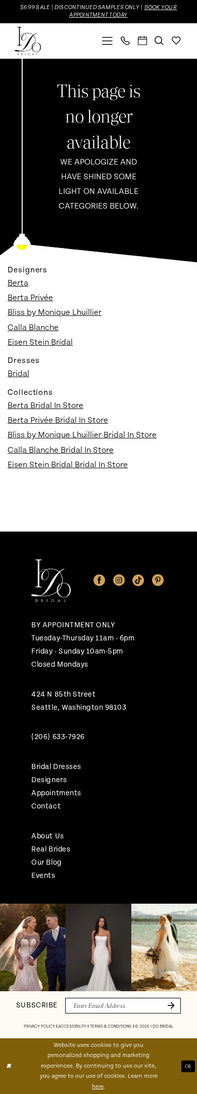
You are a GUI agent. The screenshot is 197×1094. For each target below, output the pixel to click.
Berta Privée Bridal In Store (58, 420)
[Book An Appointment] (142, 41)
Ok (188, 1065)
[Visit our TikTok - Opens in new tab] (138, 580)
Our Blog (46, 862)
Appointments (56, 793)
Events (43, 875)
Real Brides (50, 849)
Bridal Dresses (56, 767)
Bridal (18, 373)
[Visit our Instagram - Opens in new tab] (119, 580)
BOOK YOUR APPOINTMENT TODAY (122, 11)
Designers (49, 780)
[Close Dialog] (8, 1066)
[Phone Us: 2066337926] (125, 41)
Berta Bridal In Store (45, 405)
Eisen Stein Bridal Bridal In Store (68, 464)
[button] (107, 41)
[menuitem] (107, 41)
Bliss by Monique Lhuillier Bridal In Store (82, 434)
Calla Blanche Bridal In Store (61, 450)
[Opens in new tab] (33, 947)
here (98, 1086)
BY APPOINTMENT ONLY (73, 625)
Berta (18, 283)
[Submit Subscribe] (169, 1006)
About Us (47, 836)
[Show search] (159, 41)
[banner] (28, 41)
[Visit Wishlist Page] (176, 41)
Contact (46, 806)
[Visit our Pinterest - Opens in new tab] (158, 580)
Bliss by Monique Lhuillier (55, 312)
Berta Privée (30, 297)
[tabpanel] (33, 947)
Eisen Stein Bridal (40, 342)
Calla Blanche (33, 327)
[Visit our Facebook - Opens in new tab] (99, 580)
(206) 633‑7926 (57, 737)
